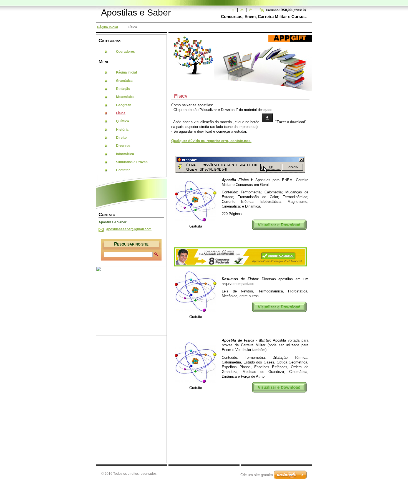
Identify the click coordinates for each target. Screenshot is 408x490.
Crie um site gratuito (256, 475)
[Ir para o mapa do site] (241, 10)
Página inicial (107, 27)
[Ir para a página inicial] (233, 10)
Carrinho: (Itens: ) (286, 10)
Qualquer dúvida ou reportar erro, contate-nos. (211, 141)
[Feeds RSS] (250, 10)
